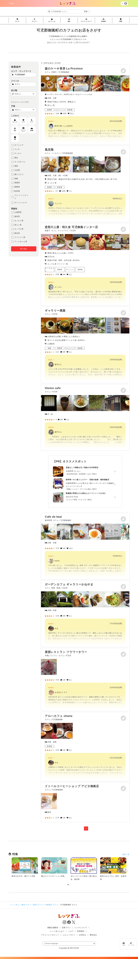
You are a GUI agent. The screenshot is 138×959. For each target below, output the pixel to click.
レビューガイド (69, 935)
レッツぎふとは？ (57, 931)
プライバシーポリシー (50, 935)
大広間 (17, 170)
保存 (123, 70)
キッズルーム (19, 162)
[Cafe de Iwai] (85, 546)
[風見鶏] (85, 184)
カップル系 (18, 229)
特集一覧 (125, 854)
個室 (120, 21)
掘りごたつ (18, 174)
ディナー (34, 21)
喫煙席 (17, 187)
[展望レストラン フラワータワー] (85, 679)
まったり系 (18, 221)
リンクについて (80, 927)
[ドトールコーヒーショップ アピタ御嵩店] (49, 801)
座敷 (16, 178)
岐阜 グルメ (26, 905)
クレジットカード (86, 21)
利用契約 (80, 931)
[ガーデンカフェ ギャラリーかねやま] (85, 614)
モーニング (51, 21)
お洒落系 (18, 212)
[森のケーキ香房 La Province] (85, 105)
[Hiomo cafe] (85, 417)
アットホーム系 (20, 241)
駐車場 (103, 21)
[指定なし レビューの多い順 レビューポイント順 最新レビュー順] (23, 94)
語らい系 (18, 225)
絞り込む (23, 249)
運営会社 (93, 935)
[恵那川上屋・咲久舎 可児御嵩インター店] (85, 264)
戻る (12, 3)
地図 (124, 945)
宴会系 (17, 233)
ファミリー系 (19, 237)
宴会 (69, 21)
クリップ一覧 (131, 945)
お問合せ (82, 935)
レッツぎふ (14, 905)
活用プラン (66, 927)
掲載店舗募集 (52, 927)
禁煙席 (17, 183)
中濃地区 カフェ (51, 905)
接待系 (17, 216)
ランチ (17, 21)
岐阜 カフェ (38, 905)
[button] (125, 870)
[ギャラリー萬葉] (85, 345)
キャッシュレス (20, 202)
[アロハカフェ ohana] (85, 746)
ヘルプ (71, 931)
